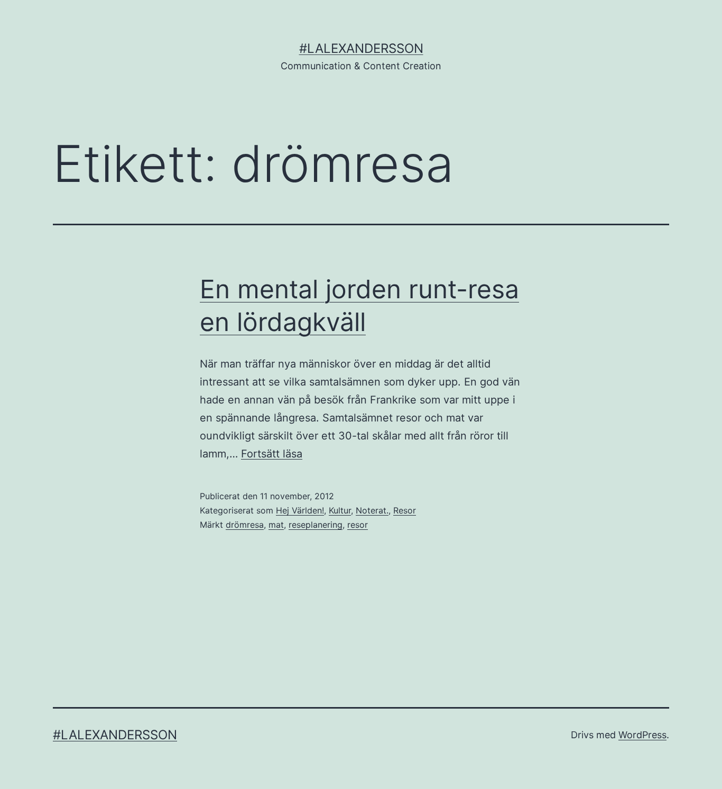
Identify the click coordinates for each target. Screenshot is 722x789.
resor (357, 524)
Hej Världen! (300, 510)
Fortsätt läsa (271, 453)
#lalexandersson (361, 48)
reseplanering (316, 524)
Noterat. (372, 510)
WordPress (642, 734)
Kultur (340, 510)
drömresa (245, 524)
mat (276, 524)
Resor (404, 510)
